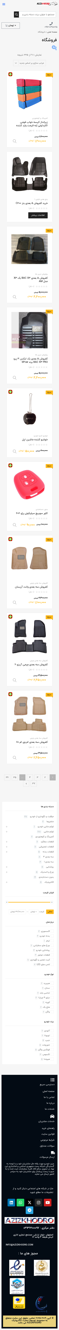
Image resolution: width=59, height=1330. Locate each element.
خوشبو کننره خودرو (41, 436)
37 (33, 783)
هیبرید (47, 983)
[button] (4, 4)
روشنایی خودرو (43, 950)
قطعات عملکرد (47, 841)
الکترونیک (49, 882)
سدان (47, 988)
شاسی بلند (45, 993)
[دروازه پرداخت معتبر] (19, 1308)
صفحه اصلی (52, 32)
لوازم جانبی (49, 831)
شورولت (46, 1045)
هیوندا (47, 1059)
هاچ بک (46, 1007)
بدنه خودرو (45, 936)
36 (7, 777)
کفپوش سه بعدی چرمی (39, 583)
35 (14, 777)
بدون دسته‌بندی (42, 509)
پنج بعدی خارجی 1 (41, 199)
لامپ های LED (43, 964)
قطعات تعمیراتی (46, 846)
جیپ (47, 1040)
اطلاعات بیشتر (38, 215)
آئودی (47, 1030)
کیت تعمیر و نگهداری (40, 959)
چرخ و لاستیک (47, 872)
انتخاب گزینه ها (14, 141)
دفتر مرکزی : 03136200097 (38, 1228)
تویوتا (47, 1035)
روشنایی (50, 866)
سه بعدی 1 (49, 861)
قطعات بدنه (48, 851)
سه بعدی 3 (48, 856)
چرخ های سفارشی (41, 945)
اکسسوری (45, 931)
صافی (50, 911)
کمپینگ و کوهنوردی (40, 118)
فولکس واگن (44, 1049)
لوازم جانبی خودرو (46, 826)
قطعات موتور (44, 955)
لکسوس (46, 1054)
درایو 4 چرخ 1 (44, 997)
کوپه (47, 1002)
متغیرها (50, 821)
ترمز (48, 940)
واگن (47, 1011)
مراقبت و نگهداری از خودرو (42, 816)
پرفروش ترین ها (41, 274)
